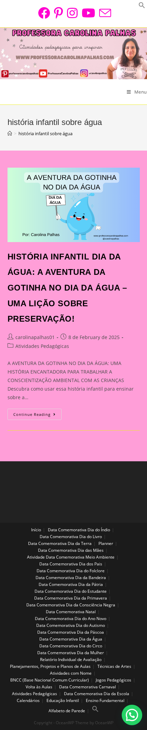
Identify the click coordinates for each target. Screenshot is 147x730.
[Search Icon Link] (95, 711)
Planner (105, 543)
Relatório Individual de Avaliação (71, 659)
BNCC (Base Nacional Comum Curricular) (49, 680)
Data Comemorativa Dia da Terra (60, 543)
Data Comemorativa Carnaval (87, 687)
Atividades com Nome (71, 673)
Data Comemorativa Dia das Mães (71, 550)
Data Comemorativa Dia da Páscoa (70, 632)
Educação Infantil (62, 700)
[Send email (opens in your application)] (104, 13)
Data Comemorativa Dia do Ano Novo (70, 618)
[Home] (10, 133)
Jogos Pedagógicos (113, 680)
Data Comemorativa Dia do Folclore (71, 571)
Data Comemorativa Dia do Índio (79, 530)
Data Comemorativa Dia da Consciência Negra (70, 605)
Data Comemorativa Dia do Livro (71, 536)
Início (36, 530)
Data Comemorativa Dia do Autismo (70, 625)
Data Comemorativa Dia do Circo (70, 646)
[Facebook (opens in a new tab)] (44, 13)
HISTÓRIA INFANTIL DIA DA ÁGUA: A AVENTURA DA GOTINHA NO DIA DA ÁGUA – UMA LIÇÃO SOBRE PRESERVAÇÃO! (67, 287)
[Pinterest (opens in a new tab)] (58, 13)
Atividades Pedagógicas (42, 346)
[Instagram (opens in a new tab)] (72, 13)
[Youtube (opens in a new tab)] (88, 13)
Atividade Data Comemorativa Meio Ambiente (71, 557)
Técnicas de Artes (114, 666)
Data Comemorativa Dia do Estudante (71, 591)
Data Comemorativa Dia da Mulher (70, 653)
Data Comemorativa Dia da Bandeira (71, 577)
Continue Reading (37, 415)
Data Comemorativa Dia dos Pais (70, 564)
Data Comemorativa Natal (71, 612)
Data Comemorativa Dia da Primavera (70, 598)
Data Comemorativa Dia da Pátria (71, 584)
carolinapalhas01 (35, 337)
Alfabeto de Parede (67, 711)
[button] (132, 715)
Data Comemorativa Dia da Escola (96, 694)
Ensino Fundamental (105, 700)
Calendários (28, 700)
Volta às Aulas (39, 687)
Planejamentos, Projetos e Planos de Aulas (50, 666)
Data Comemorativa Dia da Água (70, 639)
